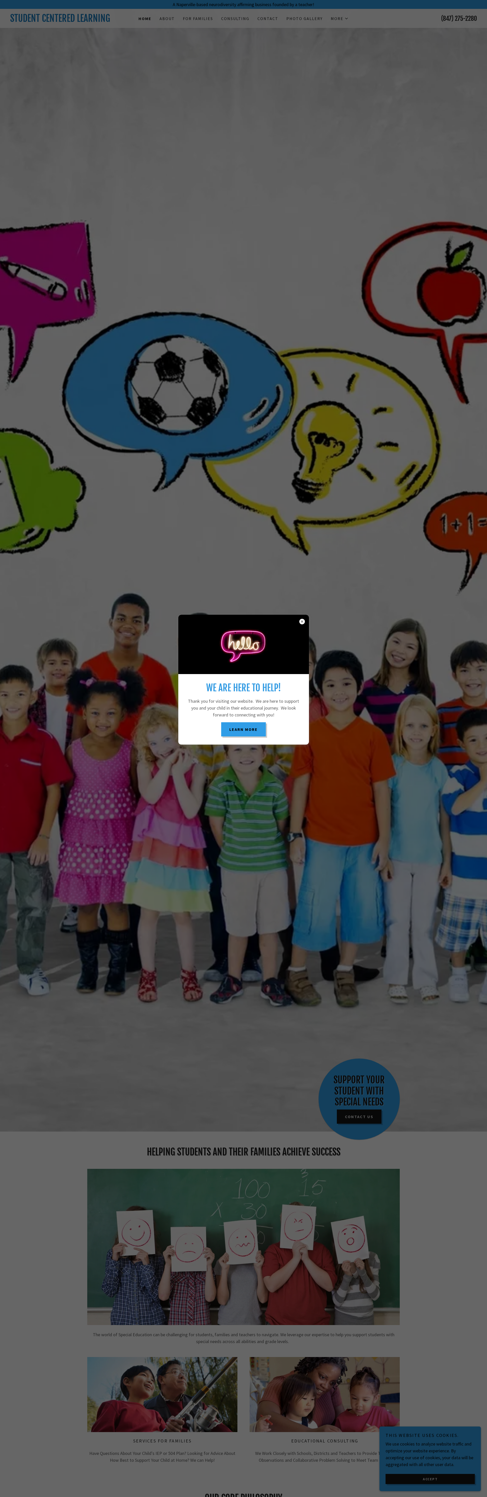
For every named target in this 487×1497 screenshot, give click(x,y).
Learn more (243, 729)
